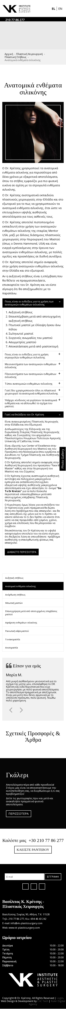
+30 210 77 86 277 (46, 840)
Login (60, 998)
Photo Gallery (62, 459)
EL (54, 9)
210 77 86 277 (15, 20)
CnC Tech (42, 1001)
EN (60, 9)
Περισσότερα (18, 814)
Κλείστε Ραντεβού (33, 850)
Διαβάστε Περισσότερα (21, 552)
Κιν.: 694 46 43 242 (35, 919)
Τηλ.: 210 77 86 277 (13, 919)
